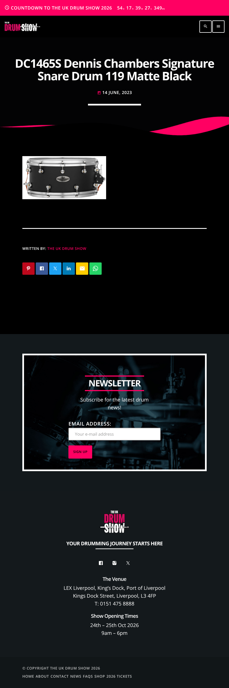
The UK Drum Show (67, 248)
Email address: (89, 424)
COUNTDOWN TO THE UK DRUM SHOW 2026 (84, 8)
